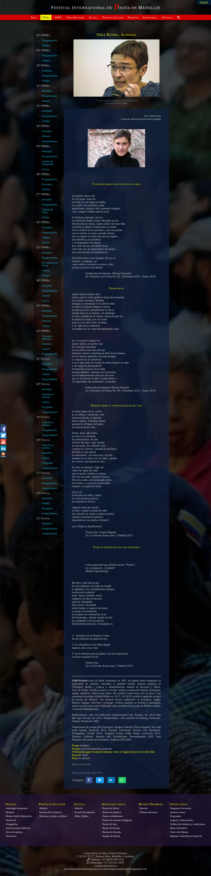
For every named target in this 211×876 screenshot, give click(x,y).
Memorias (11, 820)
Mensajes (47, 151)
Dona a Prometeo (178, 828)
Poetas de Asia (109, 824)
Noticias (46, 321)
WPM (58, 17)
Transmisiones (50, 141)
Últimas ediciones (148, 812)
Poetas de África (110, 808)
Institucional (150, 17)
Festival (11, 804)
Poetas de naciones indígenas (117, 820)
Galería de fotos (47, 211)
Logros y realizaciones (181, 820)
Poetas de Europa (111, 828)
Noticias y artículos (47, 337)
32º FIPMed (43, 85)
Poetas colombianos (112, 816)
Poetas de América (111, 812)
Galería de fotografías (48, 162)
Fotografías (12, 824)
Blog (74, 758)
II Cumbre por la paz (50, 264)
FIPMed (45, 17)
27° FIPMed (43, 194)
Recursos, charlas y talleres (53, 816)
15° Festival (43, 518)
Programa (47, 407)
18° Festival (43, 440)
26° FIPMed (43, 222)
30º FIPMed (43, 126)
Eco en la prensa (14, 832)
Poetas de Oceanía (111, 832)
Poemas (76, 748)
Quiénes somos (177, 812)
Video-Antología (75, 17)
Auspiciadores (49, 379)
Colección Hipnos (179, 832)
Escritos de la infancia (50, 812)
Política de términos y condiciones (187, 824)
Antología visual (114, 804)
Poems (75, 745)
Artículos (167, 17)
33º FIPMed (43, 65)
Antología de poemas (17, 808)
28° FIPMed (43, 174)
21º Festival (43, 358)
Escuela (93, 17)
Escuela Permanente (84, 812)
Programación (49, 40)
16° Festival (43, 493)
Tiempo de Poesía (111, 836)
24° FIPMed (43, 280)
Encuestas (11, 836)
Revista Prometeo (151, 804)
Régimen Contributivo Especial (186, 836)
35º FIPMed (43, 35)
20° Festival (43, 384)
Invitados (47, 70)
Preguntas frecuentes (180, 808)
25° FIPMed (43, 247)
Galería (46, 237)
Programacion (49, 75)
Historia (10, 812)
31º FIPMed (43, 105)
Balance (46, 136)
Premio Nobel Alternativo (19, 816)
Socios (45, 169)
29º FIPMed (43, 146)
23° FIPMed (43, 305)
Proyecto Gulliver (112, 17)
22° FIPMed (43, 330)
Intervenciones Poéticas (18, 828)
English (204, 2)
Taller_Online (81, 816)
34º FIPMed (43, 50)
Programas (175, 816)
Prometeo (133, 17)
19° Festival (43, 417)
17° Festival (43, 472)
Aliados (46, 45)
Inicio (34, 17)
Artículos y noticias (48, 395)
